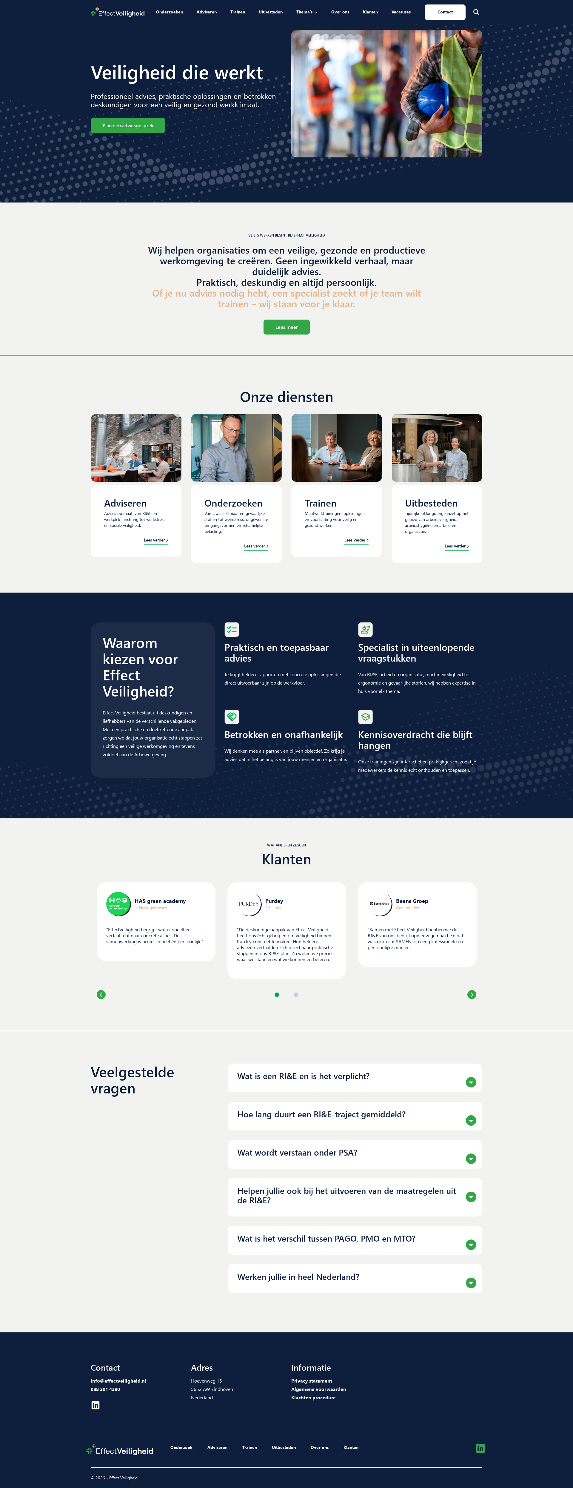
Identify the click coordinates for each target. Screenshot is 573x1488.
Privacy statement (311, 1380)
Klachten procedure (313, 1397)
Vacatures (401, 12)
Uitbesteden (271, 12)
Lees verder (154, 540)
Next (471, 994)
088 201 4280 (105, 1389)
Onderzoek (181, 1447)
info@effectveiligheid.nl (118, 1380)
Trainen (237, 12)
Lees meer (286, 327)
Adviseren (207, 12)
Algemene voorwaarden (318, 1389)
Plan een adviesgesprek (128, 125)
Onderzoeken (169, 12)
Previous (101, 994)
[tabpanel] (156, 921)
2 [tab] (296, 994)
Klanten (370, 12)
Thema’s (304, 12)
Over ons (340, 12)
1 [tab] (277, 994)
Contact (445, 12)
